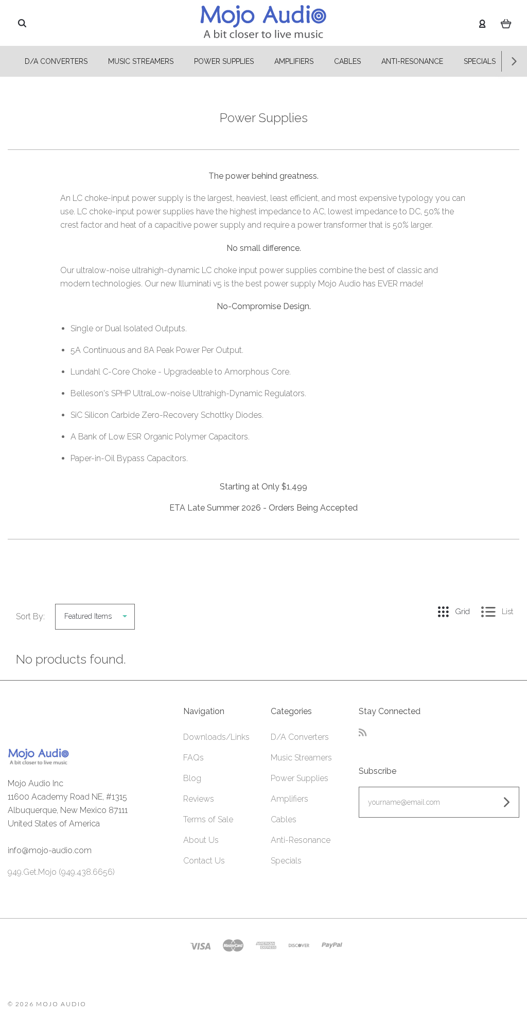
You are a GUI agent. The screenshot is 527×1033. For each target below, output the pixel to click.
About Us (201, 840)
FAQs (193, 758)
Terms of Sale (208, 819)
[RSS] (363, 733)
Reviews (198, 799)
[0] (506, 23)
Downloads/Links (216, 737)
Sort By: (30, 616)
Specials (480, 61)
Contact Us (204, 861)
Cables (347, 61)
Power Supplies (224, 61)
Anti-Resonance (412, 61)
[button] (439, 859)
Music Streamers (140, 61)
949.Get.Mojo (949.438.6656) (61, 872)
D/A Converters (56, 61)
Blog (192, 778)
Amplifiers (293, 61)
